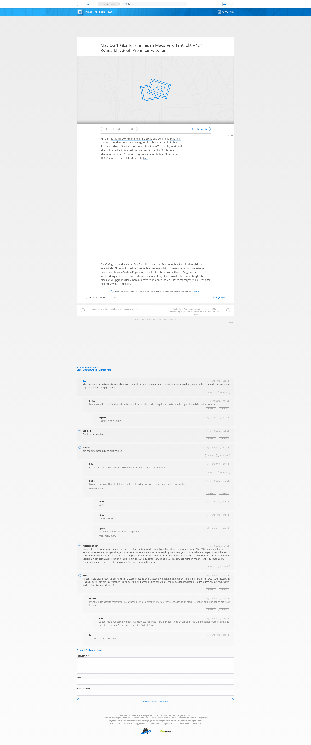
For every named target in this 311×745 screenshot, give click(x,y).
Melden (210, 392)
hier (145, 158)
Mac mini (175, 138)
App (225, 4)
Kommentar (83, 655)
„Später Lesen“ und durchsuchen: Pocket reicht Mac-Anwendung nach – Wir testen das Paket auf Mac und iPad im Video (195, 312)
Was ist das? (196, 292)
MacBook (158, 320)
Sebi (85, 381)
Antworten (224, 392)
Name (80, 677)
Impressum (167, 724)
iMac (138, 320)
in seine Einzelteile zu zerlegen (144, 268)
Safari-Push (196, 724)
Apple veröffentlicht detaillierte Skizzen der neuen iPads (116, 309)
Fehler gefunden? (219, 297)
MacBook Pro (170, 320)
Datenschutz (184, 724)
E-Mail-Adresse (84, 688)
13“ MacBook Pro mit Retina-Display (131, 138)
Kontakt (231, 4)
